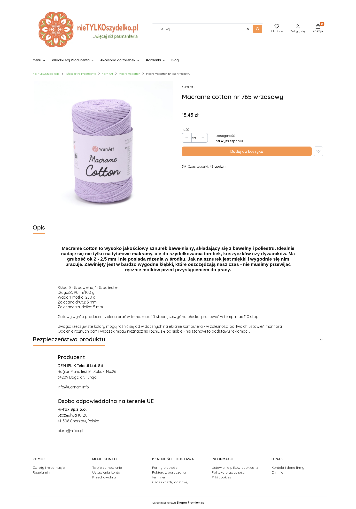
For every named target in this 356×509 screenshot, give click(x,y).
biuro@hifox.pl (70, 430)
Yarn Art (107, 73)
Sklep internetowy (176, 502)
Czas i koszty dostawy (170, 482)
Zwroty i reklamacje (49, 467)
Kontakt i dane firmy (287, 467)
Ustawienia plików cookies (233, 467)
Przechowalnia (104, 477)
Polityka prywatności (228, 472)
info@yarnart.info (73, 387)
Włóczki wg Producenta (80, 73)
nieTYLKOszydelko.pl (46, 73)
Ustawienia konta (106, 472)
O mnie (277, 472)
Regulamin (41, 472)
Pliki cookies (221, 477)
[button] (257, 29)
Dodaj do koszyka (246, 151)
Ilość (185, 129)
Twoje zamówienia (107, 467)
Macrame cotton (129, 73)
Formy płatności (165, 467)
